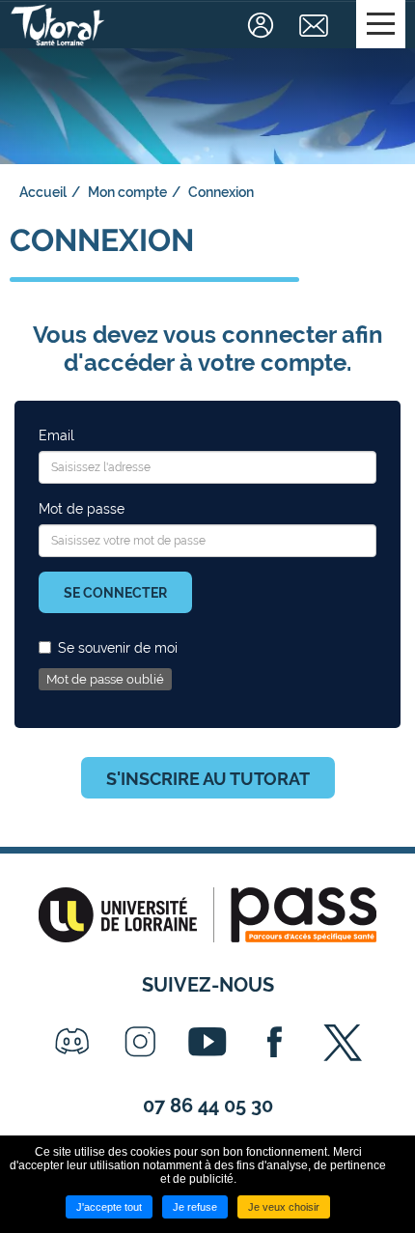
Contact (316, 25)
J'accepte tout (109, 1207)
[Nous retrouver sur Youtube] (207, 1042)
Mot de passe (81, 509)
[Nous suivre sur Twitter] (342, 1042)
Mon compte (127, 192)
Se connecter (115, 593)
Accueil (43, 192)
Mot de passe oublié (105, 679)
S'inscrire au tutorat (208, 779)
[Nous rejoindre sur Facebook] (275, 1042)
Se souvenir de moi (118, 648)
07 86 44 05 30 (208, 1105)
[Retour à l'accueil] (58, 25)
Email (56, 435)
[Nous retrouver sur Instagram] (140, 1042)
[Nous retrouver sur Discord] (72, 1042)
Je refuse (195, 1207)
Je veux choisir (283, 1207)
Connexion (263, 25)
